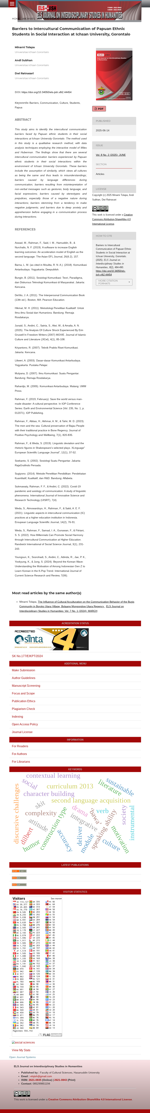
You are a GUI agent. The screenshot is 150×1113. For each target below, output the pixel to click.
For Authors (19, 753)
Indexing (17, 716)
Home (16, 18)
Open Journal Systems (22, 1057)
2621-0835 (35, 1079)
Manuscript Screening (26, 685)
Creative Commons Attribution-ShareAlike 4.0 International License (112, 219)
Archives (28, 18)
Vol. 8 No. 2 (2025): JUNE (52, 18)
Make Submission (23, 670)
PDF (100, 108)
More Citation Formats (108, 282)
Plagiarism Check (23, 708)
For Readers (20, 746)
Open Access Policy (25, 724)
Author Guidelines (23, 678)
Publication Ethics (23, 701)
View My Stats (21, 1050)
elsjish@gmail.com (41, 1076)
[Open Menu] (12, 3)
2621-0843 (60, 1079)
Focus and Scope (23, 693)
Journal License (22, 732)
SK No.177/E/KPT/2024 (27, 656)
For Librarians (21, 761)
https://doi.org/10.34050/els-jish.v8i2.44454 (47, 92)
